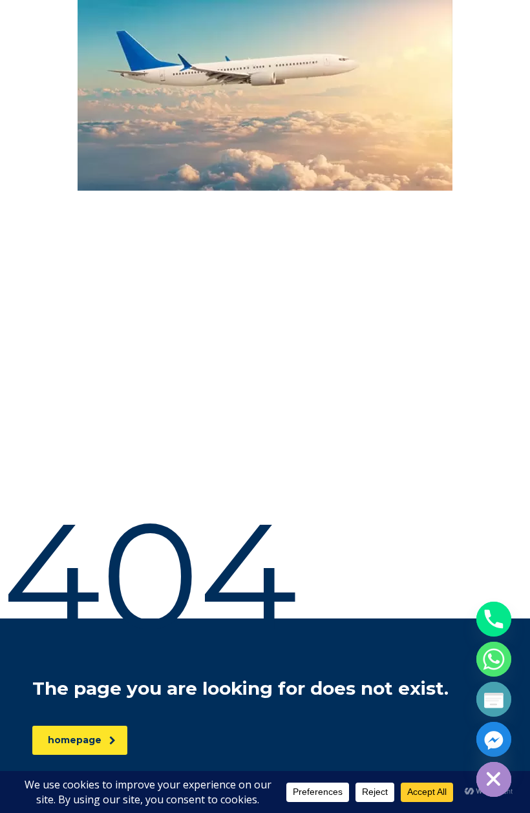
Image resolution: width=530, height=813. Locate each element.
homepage (74, 740)
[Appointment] (493, 699)
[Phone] (493, 619)
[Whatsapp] (493, 659)
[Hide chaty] (493, 779)
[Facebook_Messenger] (493, 739)
